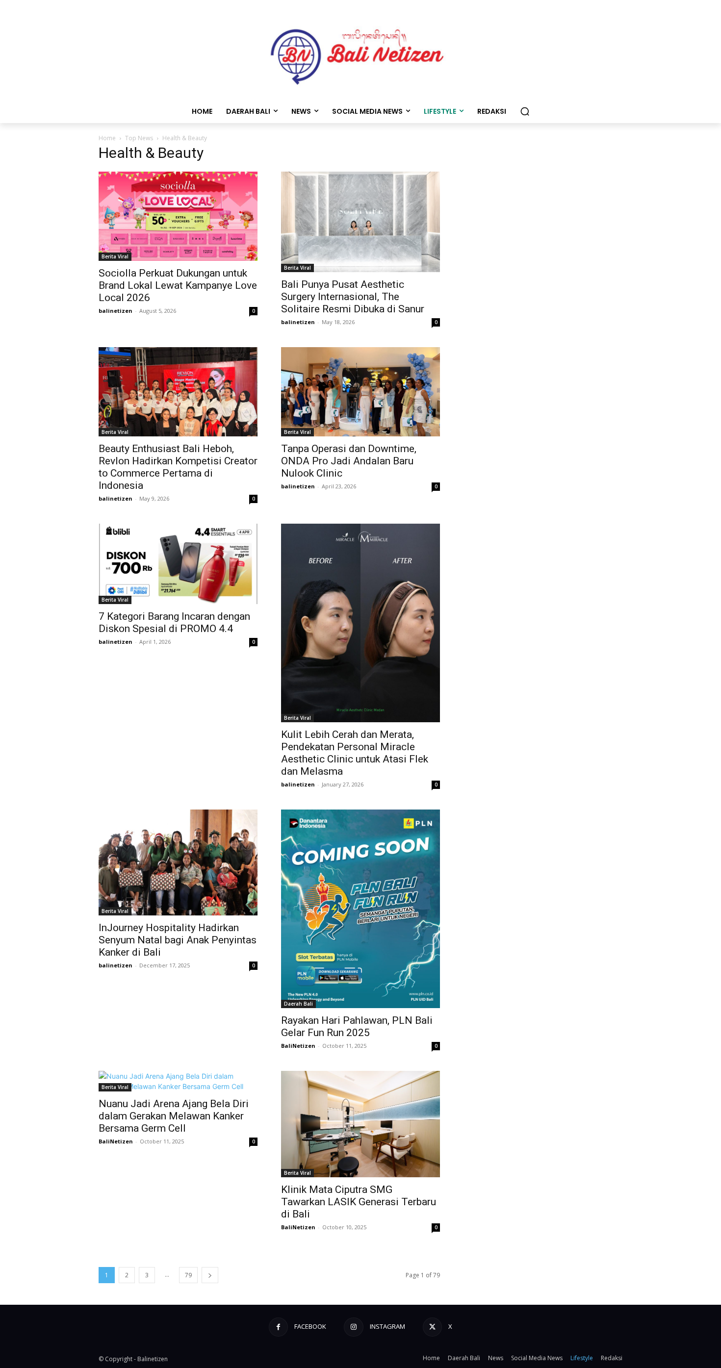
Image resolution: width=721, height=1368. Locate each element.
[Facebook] (278, 1327)
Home (107, 138)
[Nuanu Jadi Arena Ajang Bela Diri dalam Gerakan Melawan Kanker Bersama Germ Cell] (178, 1081)
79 (188, 1275)
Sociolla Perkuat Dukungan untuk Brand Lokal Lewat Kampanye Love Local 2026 (178, 285)
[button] (525, 111)
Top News (139, 138)
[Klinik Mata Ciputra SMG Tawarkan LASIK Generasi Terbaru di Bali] (360, 1124)
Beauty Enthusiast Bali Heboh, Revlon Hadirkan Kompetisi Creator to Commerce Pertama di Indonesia (178, 467)
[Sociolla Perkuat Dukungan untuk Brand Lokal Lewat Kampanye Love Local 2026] (178, 216)
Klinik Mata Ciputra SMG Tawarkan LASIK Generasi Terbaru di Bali (358, 1202)
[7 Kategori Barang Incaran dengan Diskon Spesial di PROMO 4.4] (178, 564)
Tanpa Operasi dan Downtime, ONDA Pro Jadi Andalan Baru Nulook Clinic (348, 461)
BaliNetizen (298, 1045)
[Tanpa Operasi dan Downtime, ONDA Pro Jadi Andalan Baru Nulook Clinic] (360, 391)
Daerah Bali (298, 1003)
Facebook (310, 1326)
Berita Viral (115, 256)
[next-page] (210, 1275)
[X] (432, 1327)
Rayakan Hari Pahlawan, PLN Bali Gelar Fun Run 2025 (357, 1026)
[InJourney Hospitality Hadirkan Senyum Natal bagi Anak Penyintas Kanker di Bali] (178, 862)
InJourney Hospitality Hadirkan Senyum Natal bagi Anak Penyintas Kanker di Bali (178, 940)
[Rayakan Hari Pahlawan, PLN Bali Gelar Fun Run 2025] (360, 909)
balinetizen (115, 310)
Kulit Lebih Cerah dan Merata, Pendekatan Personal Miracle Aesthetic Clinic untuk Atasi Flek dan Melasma (354, 753)
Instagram (387, 1326)
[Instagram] (353, 1327)
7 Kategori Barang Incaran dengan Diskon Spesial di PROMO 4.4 (174, 622)
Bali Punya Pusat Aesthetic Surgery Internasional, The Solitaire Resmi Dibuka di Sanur (352, 297)
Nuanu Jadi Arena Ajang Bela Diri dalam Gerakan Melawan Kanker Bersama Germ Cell (174, 1116)
